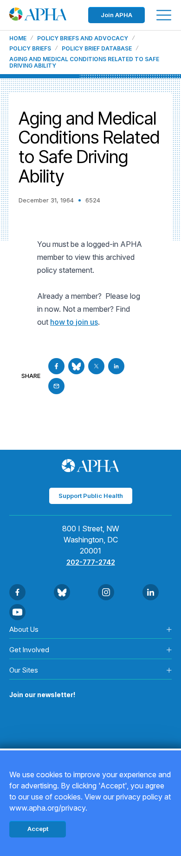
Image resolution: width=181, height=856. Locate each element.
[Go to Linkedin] (116, 366)
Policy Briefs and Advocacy (82, 38)
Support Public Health (90, 495)
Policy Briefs (30, 48)
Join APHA (116, 15)
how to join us (74, 322)
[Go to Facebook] (56, 366)
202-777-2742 (90, 562)
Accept (37, 828)
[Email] (56, 386)
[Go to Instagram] (106, 592)
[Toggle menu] (164, 15)
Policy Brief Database (97, 48)
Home (17, 38)
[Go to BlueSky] (76, 366)
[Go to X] (96, 366)
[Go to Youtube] (17, 612)
